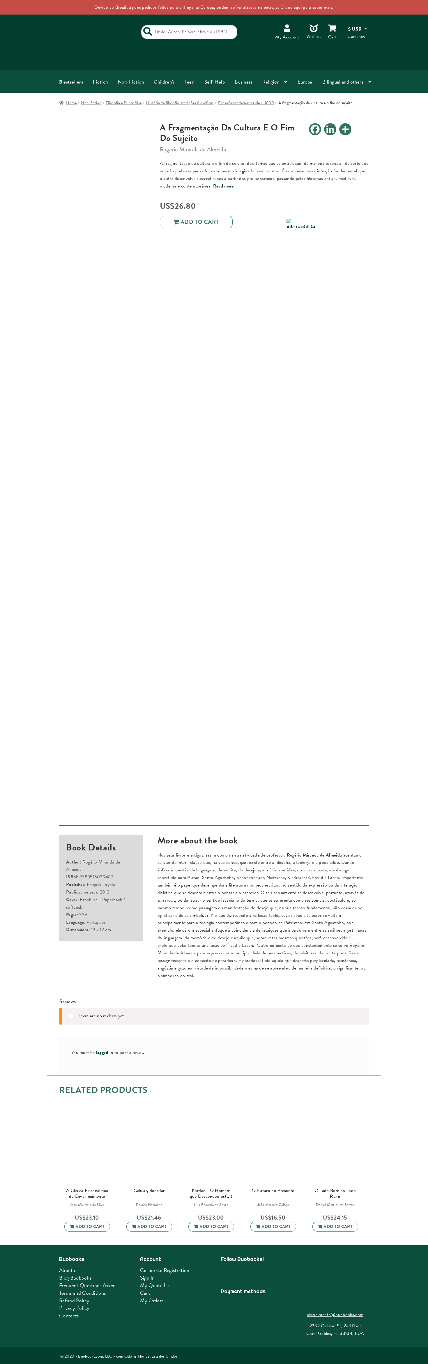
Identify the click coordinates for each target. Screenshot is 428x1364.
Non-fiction (91, 103)
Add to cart (200, 221)
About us (69, 1270)
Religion (270, 82)
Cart (145, 1293)
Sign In (147, 1278)
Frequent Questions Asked (87, 1285)
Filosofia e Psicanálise (124, 103)
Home (71, 103)
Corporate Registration (165, 1270)
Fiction (100, 82)
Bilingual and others (342, 82)
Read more (223, 186)
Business (243, 82)
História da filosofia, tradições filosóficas (179, 103)
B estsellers (71, 82)
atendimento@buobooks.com (335, 1314)
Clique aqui (291, 7)
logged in (104, 1052)
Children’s (164, 82)
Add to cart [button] (90, 1226)
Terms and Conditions (82, 1293)
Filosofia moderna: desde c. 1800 (246, 103)
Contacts (69, 1315)
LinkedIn (255, 1273)
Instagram (240, 1273)
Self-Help (214, 82)
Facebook (226, 1273)
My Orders (152, 1300)
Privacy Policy (74, 1308)
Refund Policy (74, 1300)
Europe (305, 82)
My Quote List (155, 1285)
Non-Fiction (131, 82)
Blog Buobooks (75, 1278)
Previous (56, 1148)
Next (364, 1148)
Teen (189, 82)
